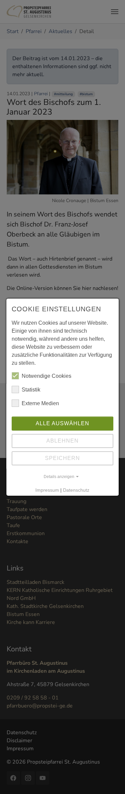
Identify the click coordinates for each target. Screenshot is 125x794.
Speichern (62, 458)
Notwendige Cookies (46, 376)
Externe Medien (40, 403)
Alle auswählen (62, 423)
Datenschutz (76, 490)
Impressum (47, 490)
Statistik (31, 389)
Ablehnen (62, 441)
